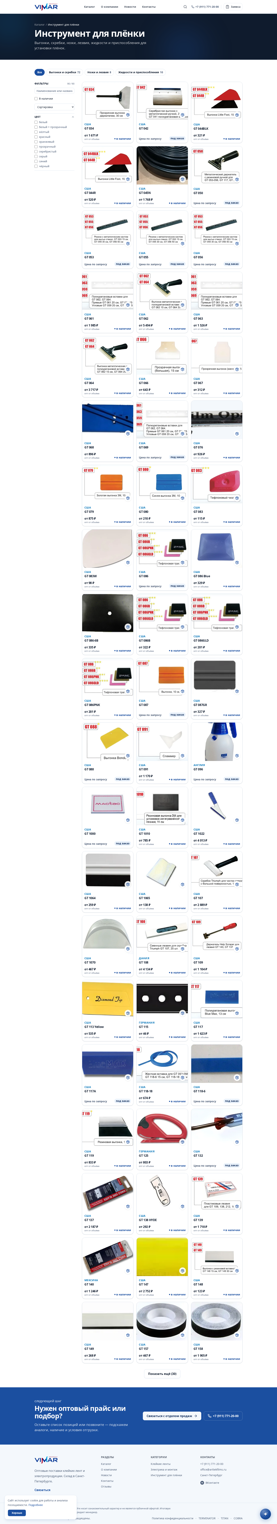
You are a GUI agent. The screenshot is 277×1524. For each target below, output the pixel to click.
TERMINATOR (207, 1518)
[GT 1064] (107, 881)
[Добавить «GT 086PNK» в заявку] (128, 691)
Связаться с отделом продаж (169, 1416)
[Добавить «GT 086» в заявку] (182, 562)
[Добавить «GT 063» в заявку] (237, 305)
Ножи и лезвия (99, 72)
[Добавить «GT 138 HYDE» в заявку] (182, 1206)
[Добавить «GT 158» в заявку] (237, 1335)
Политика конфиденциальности (172, 1518)
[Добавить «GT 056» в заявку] (237, 243)
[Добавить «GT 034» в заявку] (128, 114)
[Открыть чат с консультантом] (265, 1514)
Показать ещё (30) (162, 1374)
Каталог (89, 6)
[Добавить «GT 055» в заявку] (182, 243)
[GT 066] (162, 366)
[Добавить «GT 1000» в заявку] (128, 820)
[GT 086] (162, 559)
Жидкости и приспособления (140, 72)
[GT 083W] (107, 559)
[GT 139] (216, 1203)
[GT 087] (162, 688)
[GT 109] (216, 946)
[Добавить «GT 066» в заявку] (182, 369)
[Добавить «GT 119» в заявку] (128, 1142)
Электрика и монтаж (164, 1469)
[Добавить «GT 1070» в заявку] (128, 948)
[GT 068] (107, 431)
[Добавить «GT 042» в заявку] (182, 114)
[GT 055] (162, 240)
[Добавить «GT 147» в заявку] (182, 1270)
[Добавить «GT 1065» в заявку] (182, 884)
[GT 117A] (107, 1074)
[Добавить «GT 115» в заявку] (182, 1013)
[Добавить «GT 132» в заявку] (237, 1142)
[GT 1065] (162, 881)
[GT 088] (107, 753)
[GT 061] (107, 302)
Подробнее (35, 1505)
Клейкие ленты (161, 1464)
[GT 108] (162, 946)
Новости (130, 6)
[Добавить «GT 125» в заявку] (182, 1142)
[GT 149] (107, 1332)
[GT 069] (162, 431)
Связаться (42, 1490)
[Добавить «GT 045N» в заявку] (182, 179)
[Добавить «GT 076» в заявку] (237, 433)
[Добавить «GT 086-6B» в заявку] (128, 627)
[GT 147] (162, 1268)
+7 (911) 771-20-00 (207, 6)
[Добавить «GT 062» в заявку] (182, 305)
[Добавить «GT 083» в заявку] (237, 498)
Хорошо (17, 1513)
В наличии (46, 98)
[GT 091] (162, 753)
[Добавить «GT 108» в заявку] (182, 948)
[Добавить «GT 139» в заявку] (237, 1206)
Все (39, 72)
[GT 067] (216, 366)
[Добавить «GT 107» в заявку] (237, 884)
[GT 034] (107, 112)
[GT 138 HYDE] (162, 1203)
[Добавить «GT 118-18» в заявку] (182, 1077)
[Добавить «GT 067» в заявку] (237, 369)
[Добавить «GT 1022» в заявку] (237, 820)
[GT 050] (216, 176)
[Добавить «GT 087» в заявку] (182, 691)
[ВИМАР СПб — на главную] (46, 6)
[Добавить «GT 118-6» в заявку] (237, 1077)
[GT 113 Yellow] (107, 1010)
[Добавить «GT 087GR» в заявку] (237, 691)
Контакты (149, 6)
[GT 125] (162, 1139)
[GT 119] (107, 1139)
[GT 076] (216, 431)
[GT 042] (162, 112)
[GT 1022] (216, 817)
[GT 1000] (107, 817)
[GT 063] (216, 302)
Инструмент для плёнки (166, 1475)
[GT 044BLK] (216, 112)
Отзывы (106, 1486)
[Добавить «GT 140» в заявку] (128, 1270)
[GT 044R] (107, 176)
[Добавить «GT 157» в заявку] (182, 1335)
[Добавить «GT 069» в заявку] (182, 433)
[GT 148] (216, 1268)
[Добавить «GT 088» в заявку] (128, 755)
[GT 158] (216, 1332)
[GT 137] (107, 1203)
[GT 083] (216, 495)
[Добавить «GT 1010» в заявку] (182, 820)
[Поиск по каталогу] (185, 7)
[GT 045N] (162, 176)
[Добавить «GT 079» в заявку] (128, 498)
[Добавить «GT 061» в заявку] (128, 305)
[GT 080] (162, 495)
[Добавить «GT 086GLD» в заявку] (237, 627)
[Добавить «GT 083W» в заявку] (128, 562)
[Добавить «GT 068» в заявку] (128, 433)
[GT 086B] (162, 624)
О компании (109, 6)
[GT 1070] (107, 946)
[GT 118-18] (162, 1074)
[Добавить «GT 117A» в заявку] (128, 1077)
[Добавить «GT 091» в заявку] (182, 755)
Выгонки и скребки (64, 72)
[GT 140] (107, 1268)
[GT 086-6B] (107, 624)
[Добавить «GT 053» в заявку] (128, 243)
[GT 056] (216, 240)
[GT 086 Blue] (216, 559)
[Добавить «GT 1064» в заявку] (128, 884)
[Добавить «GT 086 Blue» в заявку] (237, 562)
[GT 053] (107, 240)
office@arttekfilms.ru (213, 1469)
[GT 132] (216, 1139)
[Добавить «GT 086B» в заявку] (182, 627)
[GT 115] (162, 1010)
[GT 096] (216, 753)
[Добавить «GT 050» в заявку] (237, 179)
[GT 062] (162, 302)
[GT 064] (107, 366)
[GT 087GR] (216, 688)
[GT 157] (162, 1332)
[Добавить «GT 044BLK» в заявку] (237, 115)
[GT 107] (216, 881)
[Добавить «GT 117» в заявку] (237, 1013)
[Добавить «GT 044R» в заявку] (128, 179)
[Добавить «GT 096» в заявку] (237, 755)
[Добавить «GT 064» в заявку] (128, 369)
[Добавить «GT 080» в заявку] (182, 498)
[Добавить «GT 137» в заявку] (128, 1206)
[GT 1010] (162, 817)
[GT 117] (216, 1010)
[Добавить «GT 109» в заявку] (237, 948)
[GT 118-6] (216, 1074)
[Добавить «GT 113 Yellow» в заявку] (128, 1013)
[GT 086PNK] (107, 688)
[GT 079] (107, 495)
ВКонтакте (212, 1482)
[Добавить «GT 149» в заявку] (128, 1335)
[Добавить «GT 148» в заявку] (237, 1270)
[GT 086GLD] (216, 624)
